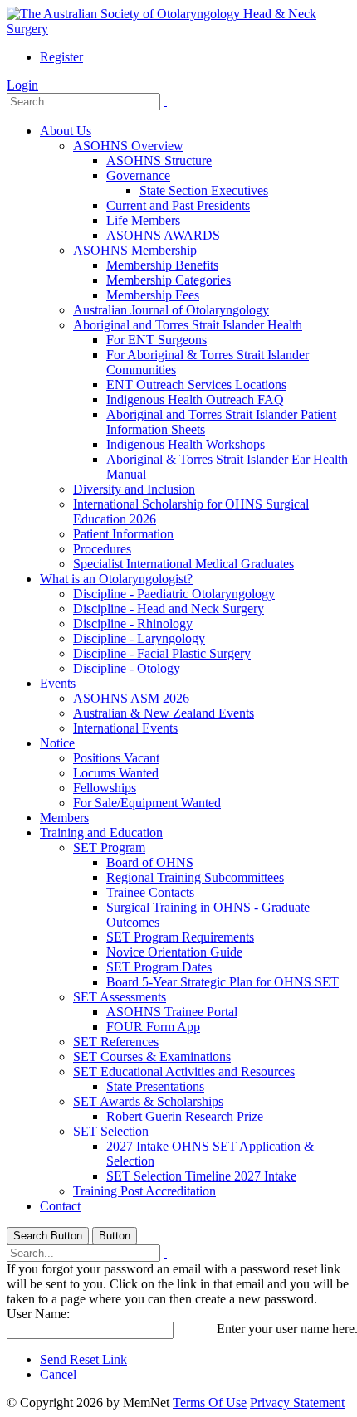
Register (61, 57)
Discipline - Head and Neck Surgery (168, 608)
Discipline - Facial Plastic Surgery (162, 653)
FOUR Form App (153, 1027)
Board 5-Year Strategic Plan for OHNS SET (222, 982)
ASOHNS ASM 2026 (131, 698)
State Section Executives (203, 190)
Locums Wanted (116, 773)
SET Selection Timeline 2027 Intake (201, 1176)
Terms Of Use (210, 1402)
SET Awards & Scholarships (148, 1101)
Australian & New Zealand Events (163, 713)
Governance (138, 175)
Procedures (102, 549)
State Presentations (155, 1086)
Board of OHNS (149, 862)
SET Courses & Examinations (152, 1056)
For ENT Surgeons (156, 340)
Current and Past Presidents (178, 205)
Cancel (58, 1374)
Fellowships (104, 788)
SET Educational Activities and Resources (184, 1071)
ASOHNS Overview (128, 146)
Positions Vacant (116, 758)
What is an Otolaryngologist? (116, 579)
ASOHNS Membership (135, 250)
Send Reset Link (83, 1359)
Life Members (143, 220)
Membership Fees (152, 295)
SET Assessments (119, 997)
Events (58, 683)
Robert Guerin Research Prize (184, 1116)
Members (64, 818)
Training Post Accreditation (144, 1191)
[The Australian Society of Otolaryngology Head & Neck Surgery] (178, 29)
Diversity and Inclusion (134, 489)
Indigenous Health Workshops (185, 444)
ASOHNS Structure (159, 160)
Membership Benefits (162, 265)
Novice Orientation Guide (174, 952)
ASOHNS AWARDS (163, 235)
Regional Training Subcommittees (195, 877)
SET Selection (111, 1131)
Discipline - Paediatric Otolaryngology (174, 594)
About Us (65, 131)
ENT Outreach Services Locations (196, 384)
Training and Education (101, 832)
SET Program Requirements (180, 937)
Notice (57, 743)
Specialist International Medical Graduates (183, 564)
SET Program (109, 847)
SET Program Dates (159, 967)
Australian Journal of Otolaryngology (171, 310)
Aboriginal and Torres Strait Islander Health (187, 325)
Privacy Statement (297, 1402)
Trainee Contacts (150, 892)
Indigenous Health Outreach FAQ (195, 399)
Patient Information (123, 534)
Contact (60, 1206)
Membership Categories (168, 280)
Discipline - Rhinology (133, 623)
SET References (116, 1042)
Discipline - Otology (126, 668)
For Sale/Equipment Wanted (147, 803)
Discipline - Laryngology (139, 638)
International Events (125, 728)
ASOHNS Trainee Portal (171, 1012)
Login (22, 85)
